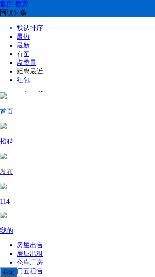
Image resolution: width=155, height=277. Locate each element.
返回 (6, 3)
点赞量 (26, 62)
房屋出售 (30, 245)
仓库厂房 (30, 262)
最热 (23, 36)
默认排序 (30, 27)
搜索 (21, 3)
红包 (23, 79)
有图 (23, 53)
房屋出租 (30, 253)
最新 (23, 45)
